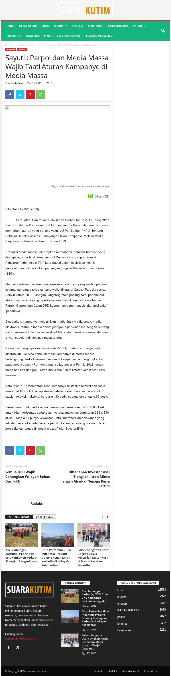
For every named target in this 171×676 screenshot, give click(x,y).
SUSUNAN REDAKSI (68, 35)
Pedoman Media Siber (99, 35)
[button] (163, 31)
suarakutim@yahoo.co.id (21, 638)
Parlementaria (118, 26)
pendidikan (96, 26)
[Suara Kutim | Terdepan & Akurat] (85, 10)
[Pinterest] (30, 94)
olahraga (33, 35)
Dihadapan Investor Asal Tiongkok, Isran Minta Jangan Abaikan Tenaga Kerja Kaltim (85, 479)
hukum (58, 26)
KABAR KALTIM (28, 26)
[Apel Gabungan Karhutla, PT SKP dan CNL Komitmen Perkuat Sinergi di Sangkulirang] (21, 535)
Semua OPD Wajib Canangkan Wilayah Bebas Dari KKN (27, 476)
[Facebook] (9, 94)
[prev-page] (102, 517)
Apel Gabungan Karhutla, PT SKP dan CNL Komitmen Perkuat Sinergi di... (95, 596)
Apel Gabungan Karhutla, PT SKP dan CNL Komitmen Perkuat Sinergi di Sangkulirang (21, 555)
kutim (45, 26)
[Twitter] (20, 94)
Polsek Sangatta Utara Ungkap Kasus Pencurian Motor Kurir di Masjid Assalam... (95, 641)
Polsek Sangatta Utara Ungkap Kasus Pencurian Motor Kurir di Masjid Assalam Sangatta (93, 557)
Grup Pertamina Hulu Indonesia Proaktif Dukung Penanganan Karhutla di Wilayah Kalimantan (56, 557)
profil (48, 35)
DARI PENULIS (44, 516)
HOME (11, 26)
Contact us (150, 671)
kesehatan (14, 35)
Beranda (9, 44)
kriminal (122, 623)
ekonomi (77, 26)
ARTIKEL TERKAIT (19, 516)
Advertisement (130, 671)
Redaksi (19, 83)
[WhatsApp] (40, 94)
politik (137, 26)
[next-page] (107, 517)
